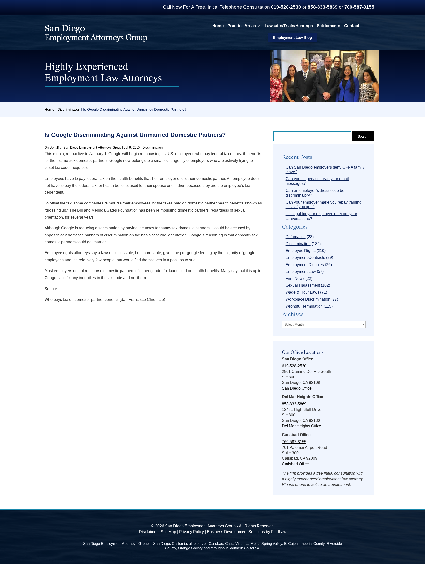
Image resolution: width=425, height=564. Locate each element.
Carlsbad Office (295, 464)
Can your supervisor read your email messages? (317, 181)
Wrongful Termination (304, 306)
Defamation (296, 237)
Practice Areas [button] (242, 25)
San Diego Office (297, 388)
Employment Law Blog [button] (292, 37)
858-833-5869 (323, 7)
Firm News (295, 278)
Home (218, 25)
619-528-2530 (286, 7)
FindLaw (278, 532)
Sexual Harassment (303, 285)
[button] (420, 528)
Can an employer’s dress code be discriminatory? (315, 192)
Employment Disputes (305, 265)
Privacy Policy (191, 532)
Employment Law (301, 271)
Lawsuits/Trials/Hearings (289, 25)
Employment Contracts (305, 257)
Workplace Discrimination (308, 299)
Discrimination (152, 147)
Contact (351, 25)
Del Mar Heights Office (301, 426)
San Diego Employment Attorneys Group (92, 147)
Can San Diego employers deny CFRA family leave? (325, 169)
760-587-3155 (359, 7)
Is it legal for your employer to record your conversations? (321, 216)
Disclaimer (148, 532)
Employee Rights (301, 251)
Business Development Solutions (236, 532)
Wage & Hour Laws (302, 292)
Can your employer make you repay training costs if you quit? (324, 204)
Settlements (328, 25)
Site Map (168, 532)
